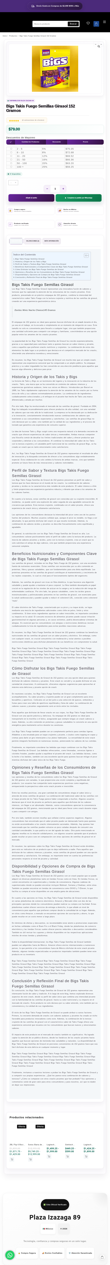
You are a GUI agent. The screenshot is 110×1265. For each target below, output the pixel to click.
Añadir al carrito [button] (12, 1159)
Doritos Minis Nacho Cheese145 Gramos (35, 310)
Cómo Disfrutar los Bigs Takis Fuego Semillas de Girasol (39, 269)
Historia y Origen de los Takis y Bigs (30, 261)
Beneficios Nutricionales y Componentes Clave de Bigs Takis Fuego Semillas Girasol (51, 267)
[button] (98, 46)
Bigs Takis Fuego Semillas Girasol (30, 259)
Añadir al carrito (31, 198)
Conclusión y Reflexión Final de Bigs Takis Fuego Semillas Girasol (43, 277)
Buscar (73, 24)
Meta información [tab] (52, 241)
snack (80, 322)
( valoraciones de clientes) (33, 120)
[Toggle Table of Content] (85, 255)
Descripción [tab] (16, 241)
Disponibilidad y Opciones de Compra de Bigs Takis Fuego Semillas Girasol (47, 275)
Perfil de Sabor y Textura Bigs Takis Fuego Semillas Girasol (40, 264)
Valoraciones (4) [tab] (32, 241)
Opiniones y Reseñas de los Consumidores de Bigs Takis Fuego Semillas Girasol (50, 272)
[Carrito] (96, 24)
